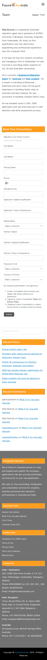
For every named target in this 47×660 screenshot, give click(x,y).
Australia (16, 79)
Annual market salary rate (14, 349)
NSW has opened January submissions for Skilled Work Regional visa (22, 372)
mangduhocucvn (10, 427)
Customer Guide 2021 (11, 524)
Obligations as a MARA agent (14, 539)
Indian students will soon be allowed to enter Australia (21, 380)
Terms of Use (7, 543)
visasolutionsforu (10, 437)
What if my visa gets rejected (14, 516)
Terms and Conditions (11, 551)
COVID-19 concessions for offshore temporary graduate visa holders (19, 364)
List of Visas (7, 520)
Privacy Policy (8, 547)
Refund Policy (8, 555)
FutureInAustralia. (22, 652)
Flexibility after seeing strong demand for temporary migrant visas (22, 356)
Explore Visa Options (10, 512)
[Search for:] (23, 331)
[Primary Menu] (43, 4)
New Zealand (32, 79)
